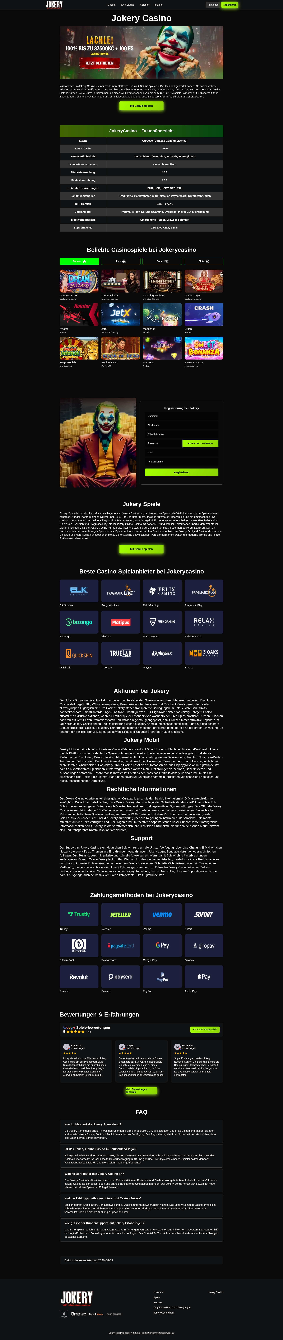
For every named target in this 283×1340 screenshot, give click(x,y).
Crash (160, 261)
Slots (201, 261)
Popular (77, 261)
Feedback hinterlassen (205, 1029)
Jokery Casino (215, 1292)
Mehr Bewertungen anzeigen (136, 1090)
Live (118, 261)
